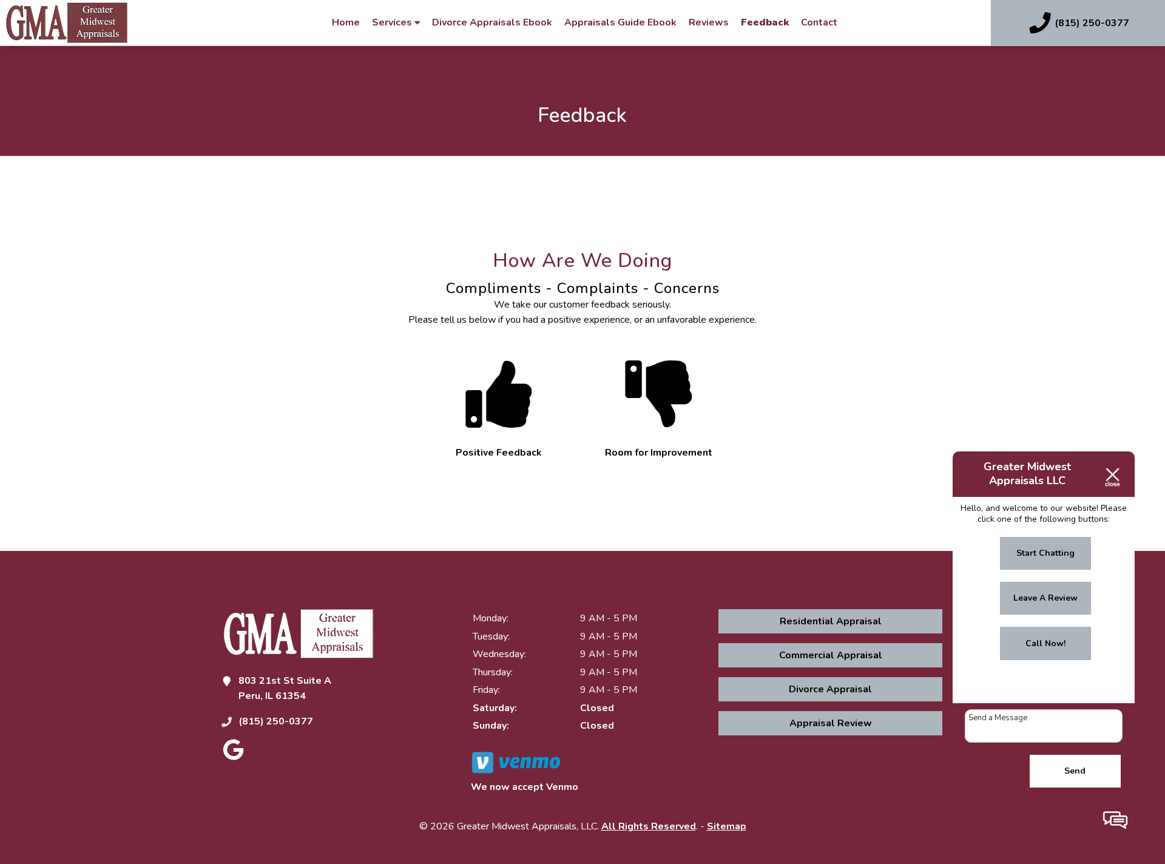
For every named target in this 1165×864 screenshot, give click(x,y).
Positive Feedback (499, 452)
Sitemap (726, 826)
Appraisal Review (830, 723)
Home (346, 22)
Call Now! (1045, 643)
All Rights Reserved (648, 826)
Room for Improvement (658, 452)
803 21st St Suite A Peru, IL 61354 (284, 688)
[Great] (498, 437)
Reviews (709, 22)
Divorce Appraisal (830, 689)
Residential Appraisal (831, 621)
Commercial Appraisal (830, 655)
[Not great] (658, 437)
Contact (819, 22)
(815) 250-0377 (275, 721)
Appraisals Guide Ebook (620, 22)
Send (1075, 771)
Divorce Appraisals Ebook (492, 22)
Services (393, 22)
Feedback (765, 22)
